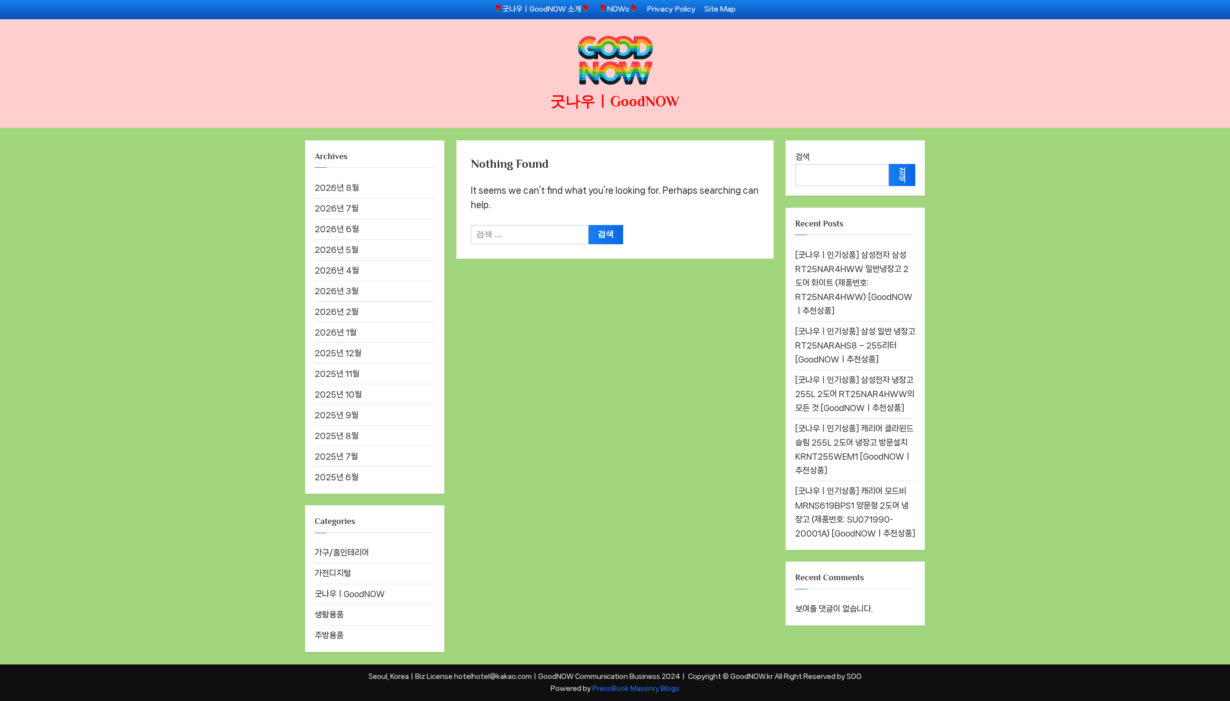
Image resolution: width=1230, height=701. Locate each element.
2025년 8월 (336, 435)
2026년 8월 (337, 187)
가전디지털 (333, 573)
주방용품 (329, 635)
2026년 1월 (336, 332)
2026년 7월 (336, 208)
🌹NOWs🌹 (618, 9)
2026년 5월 (336, 249)
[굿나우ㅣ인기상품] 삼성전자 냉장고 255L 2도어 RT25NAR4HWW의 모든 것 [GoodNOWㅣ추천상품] (854, 394)
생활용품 (329, 614)
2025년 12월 (338, 353)
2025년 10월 (338, 394)
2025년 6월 (336, 477)
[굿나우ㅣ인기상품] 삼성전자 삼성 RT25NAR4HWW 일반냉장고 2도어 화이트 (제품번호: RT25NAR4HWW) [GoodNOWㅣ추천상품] (853, 282)
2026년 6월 (337, 229)
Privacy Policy (671, 9)
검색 (802, 156)
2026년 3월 (336, 291)
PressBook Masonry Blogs (635, 688)
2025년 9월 (336, 415)
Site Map (720, 9)
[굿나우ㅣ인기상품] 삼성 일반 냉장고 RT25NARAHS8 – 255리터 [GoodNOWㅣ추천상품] (855, 345)
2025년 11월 (337, 373)
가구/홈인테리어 (342, 552)
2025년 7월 (336, 456)
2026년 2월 (336, 311)
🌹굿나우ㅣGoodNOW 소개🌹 (542, 9)
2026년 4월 (337, 270)
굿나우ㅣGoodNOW (615, 101)
